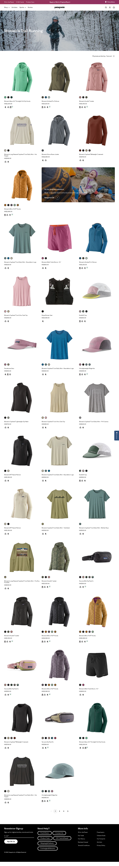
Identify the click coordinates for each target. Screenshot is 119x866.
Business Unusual (83, 842)
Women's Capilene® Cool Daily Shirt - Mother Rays (94, 528)
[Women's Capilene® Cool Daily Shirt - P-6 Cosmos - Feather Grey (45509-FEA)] (97, 398)
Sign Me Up (11, 841)
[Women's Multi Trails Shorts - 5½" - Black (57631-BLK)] (97, 665)
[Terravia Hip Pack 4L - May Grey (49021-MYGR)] (59, 718)
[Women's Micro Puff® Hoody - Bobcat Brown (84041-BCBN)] (97, 612)
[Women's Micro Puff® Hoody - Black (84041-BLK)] (59, 612)
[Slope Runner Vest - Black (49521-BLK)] (59, 291)
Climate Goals (101, 835)
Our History (81, 839)
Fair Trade (81, 835)
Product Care (30, 2)
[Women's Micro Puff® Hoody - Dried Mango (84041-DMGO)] (22, 185)
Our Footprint (101, 839)
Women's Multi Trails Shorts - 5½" (51, 262)
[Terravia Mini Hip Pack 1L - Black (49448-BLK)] (97, 557)
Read (51, 2)
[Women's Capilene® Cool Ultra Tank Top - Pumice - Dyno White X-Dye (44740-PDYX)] (59, 398)
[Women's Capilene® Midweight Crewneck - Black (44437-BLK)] (22, 718)
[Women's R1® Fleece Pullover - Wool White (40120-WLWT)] (22, 504)
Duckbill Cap (83, 315)
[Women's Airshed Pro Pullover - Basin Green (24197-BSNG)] (59, 77)
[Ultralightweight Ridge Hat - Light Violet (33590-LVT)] (97, 345)
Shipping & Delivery (47, 843)
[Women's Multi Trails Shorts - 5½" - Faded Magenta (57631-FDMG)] (59, 238)
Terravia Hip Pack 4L (48, 742)
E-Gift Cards (20, 2)
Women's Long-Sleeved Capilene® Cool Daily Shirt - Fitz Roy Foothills (22, 581)
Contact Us (59, 833)
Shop (6, 7)
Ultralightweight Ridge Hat (87, 368)
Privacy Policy (101, 845)
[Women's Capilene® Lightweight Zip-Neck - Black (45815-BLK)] (22, 398)
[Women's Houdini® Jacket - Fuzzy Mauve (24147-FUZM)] (97, 77)
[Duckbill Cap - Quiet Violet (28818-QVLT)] (97, 291)
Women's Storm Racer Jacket (50, 154)
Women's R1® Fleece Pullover (12, 475)
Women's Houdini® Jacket (86, 101)
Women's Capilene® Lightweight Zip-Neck (16, 421)
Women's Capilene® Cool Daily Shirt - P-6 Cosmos (93, 421)
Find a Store (111, 2)
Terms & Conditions (84, 845)
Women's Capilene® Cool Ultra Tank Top (16, 315)
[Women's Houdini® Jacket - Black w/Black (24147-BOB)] (22, 612)
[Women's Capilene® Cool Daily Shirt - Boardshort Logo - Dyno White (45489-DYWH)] (59, 451)
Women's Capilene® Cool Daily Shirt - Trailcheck (56, 528)
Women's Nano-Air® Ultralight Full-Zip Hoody (17, 101)
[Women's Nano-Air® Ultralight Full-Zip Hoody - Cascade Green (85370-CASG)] (97, 718)
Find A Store (45, 833)
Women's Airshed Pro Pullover (50, 101)
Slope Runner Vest (47, 315)
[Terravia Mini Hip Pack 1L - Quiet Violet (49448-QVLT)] (22, 665)
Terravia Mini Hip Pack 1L (86, 581)
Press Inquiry (100, 832)
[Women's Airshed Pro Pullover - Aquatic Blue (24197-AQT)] (97, 238)
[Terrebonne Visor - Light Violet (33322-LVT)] (22, 345)
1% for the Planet (9, 2)
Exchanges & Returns (48, 848)
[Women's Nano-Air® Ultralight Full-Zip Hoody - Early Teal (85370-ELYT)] (22, 77)
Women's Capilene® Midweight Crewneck (91, 154)
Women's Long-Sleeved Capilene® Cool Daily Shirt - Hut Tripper (20, 155)
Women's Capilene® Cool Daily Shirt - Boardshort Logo (20, 262)
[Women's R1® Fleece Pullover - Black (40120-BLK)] (22, 451)
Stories (30, 7)
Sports (22, 7)
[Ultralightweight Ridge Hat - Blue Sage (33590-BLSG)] (59, 771)
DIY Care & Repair (62, 838)
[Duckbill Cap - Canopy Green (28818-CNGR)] (97, 451)
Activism (14, 7)
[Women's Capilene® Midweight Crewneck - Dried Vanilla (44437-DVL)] (97, 131)
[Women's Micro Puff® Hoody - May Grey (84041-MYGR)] (59, 665)
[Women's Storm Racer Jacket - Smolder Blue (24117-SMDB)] (59, 131)
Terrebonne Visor (9, 368)
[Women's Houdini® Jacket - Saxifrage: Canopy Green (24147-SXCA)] (59, 557)
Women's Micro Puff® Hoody (12, 209)
